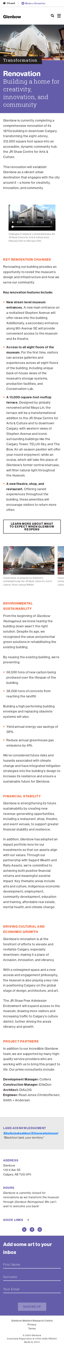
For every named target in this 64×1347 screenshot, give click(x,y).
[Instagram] (40, 1229)
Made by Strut (32, 1342)
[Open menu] (59, 15)
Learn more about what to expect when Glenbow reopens (32, 526)
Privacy (32, 1324)
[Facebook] (32, 1229)
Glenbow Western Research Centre (32, 1320)
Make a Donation (35, 3)
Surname (10, 1277)
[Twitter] (24, 1229)
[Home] (21, 16)
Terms (32, 1328)
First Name (11, 1264)
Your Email (11, 1289)
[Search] (52, 15)
